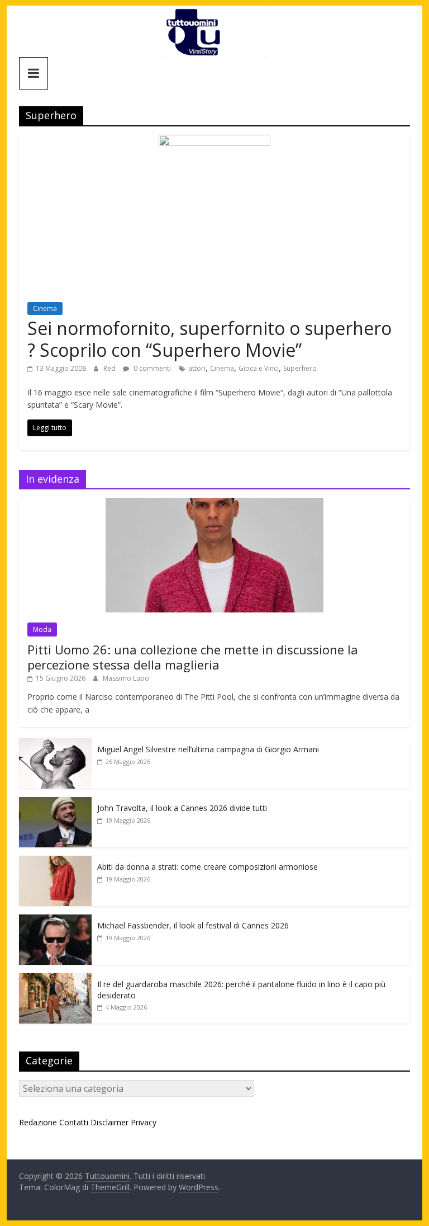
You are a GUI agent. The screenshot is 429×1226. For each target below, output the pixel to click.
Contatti (73, 1122)
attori (197, 368)
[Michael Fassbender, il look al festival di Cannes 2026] (55, 920)
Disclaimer (109, 1122)
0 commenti (151, 368)
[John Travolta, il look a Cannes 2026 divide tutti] (55, 803)
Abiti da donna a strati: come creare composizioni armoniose (207, 866)
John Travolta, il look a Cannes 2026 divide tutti (182, 808)
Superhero (300, 368)
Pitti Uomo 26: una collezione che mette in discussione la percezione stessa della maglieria (192, 656)
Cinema (45, 308)
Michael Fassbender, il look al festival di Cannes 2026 (193, 925)
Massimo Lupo (126, 678)
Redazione (38, 1122)
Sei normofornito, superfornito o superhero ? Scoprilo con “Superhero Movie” (209, 338)
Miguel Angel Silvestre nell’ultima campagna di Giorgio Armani (208, 749)
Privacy (143, 1122)
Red (110, 368)
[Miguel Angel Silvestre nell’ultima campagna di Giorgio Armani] (55, 744)
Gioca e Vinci (259, 368)
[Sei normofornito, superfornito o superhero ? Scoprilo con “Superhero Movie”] (214, 141)
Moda (42, 629)
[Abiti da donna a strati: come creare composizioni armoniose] (55, 861)
